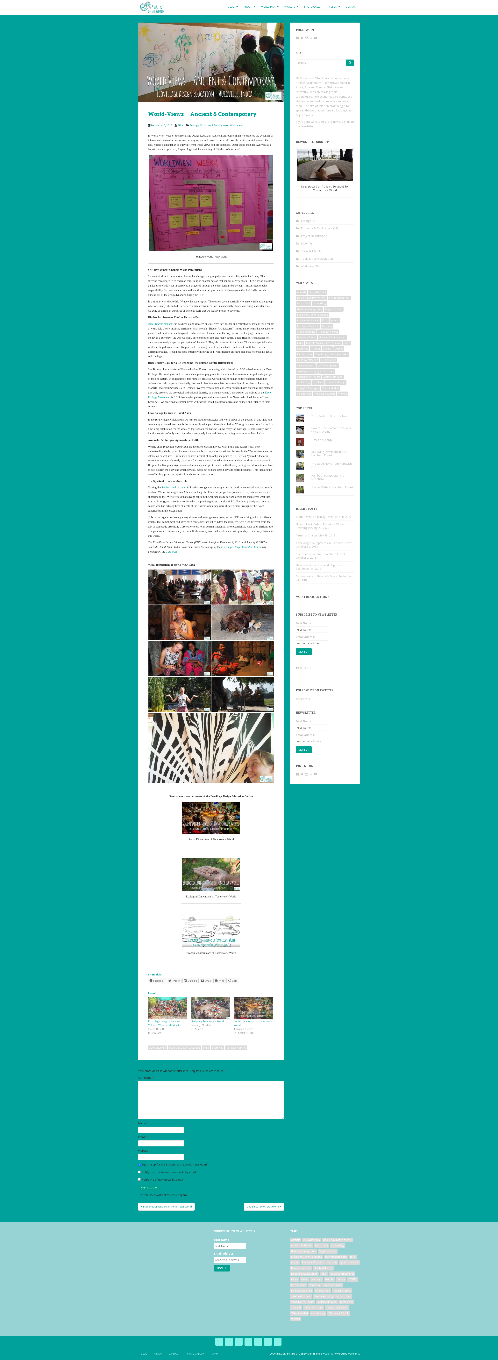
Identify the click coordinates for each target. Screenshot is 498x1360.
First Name (303, 623)
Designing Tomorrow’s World (207, 1021)
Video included (330, 388)
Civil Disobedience (339, 298)
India (206, 1047)
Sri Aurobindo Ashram (173, 487)
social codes (327, 371)
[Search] (350, 63)
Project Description (313, 236)
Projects (289, 6)
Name (143, 1123)
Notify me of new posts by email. (162, 1179)
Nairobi (315, 348)
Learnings (217, 1047)
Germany (327, 326)
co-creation (303, 303)
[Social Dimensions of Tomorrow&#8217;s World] (253, 1008)
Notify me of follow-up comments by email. (168, 1172)
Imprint (215, 1353)
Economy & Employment (214, 125)
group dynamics (306, 331)
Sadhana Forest (305, 365)
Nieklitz (327, 348)
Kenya (337, 343)
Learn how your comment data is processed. (216, 1195)
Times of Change (336, 382)
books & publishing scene (311, 298)
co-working (319, 303)
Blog (231, 6)
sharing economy (306, 371)
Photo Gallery (313, 6)
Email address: (306, 637)
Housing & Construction (332, 337)
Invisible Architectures (318, 343)
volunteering (304, 393)
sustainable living (333, 377)
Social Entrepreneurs (308, 377)
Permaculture (304, 354)
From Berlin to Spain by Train (329, 416)
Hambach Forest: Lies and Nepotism (327, 477)
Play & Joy (321, 354)
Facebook (304, 668)
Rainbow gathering (307, 360)
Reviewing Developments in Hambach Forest (328, 453)
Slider (304, 243)
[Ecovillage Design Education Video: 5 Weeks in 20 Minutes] (167, 1008)
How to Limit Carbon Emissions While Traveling (331, 429)
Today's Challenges (308, 388)
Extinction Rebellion (308, 320)
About (248, 6)
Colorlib (328, 1353)
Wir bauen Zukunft (325, 393)
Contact (351, 6)
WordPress (354, 1353)
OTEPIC (339, 348)
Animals (301, 292)
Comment (145, 1077)
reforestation (328, 360)
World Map (268, 6)
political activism (339, 354)
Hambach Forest (306, 337)
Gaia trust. (172, 551)
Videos (333, 6)
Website (143, 1150)
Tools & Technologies (315, 258)
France (334, 320)
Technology (303, 382)
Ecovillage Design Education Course (241, 547)
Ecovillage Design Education (184, 1047)
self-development (236, 1047)
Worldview (236, 125)
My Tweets (303, 699)
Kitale (347, 343)
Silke (180, 125)
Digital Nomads (333, 309)
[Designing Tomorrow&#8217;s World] (210, 1008)
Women (342, 393)
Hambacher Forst (328, 331)
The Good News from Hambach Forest (331, 465)
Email (142, 1137)
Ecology (194, 125)
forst (324, 320)
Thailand (318, 382)
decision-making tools (309, 309)
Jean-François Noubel (160, 323)
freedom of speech (307, 326)
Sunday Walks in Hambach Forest (332, 487)
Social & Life (309, 251)
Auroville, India (157, 1047)
